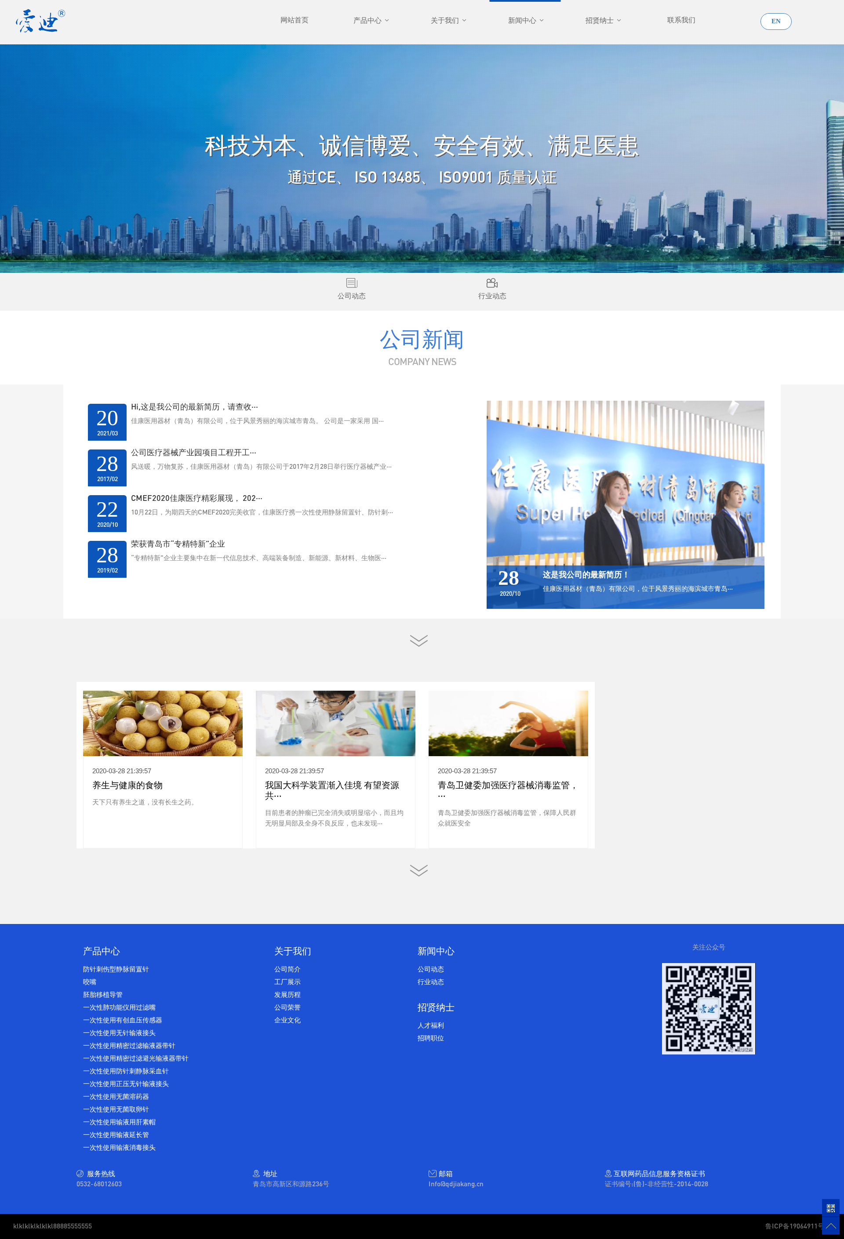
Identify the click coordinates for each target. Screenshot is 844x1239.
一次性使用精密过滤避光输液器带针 (136, 1058)
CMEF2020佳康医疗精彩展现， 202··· (196, 498)
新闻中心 (523, 20)
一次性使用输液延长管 (116, 1134)
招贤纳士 (600, 20)
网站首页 (294, 20)
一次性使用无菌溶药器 (116, 1096)
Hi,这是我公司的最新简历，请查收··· (194, 406)
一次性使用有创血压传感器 (122, 1020)
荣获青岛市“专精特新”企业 (178, 543)
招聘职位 (431, 1038)
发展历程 (287, 994)
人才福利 (431, 1025)
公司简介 (287, 969)
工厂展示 (287, 981)
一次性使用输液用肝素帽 (119, 1122)
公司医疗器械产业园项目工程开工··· (193, 452)
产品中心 (368, 20)
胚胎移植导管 (103, 994)
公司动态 (431, 969)
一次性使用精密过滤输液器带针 (129, 1045)
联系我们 (681, 20)
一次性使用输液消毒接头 (119, 1147)
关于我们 (446, 20)
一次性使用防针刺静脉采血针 (126, 1071)
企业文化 (287, 1020)
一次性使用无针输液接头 (119, 1032)
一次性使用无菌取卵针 (116, 1109)
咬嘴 (89, 981)
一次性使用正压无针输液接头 (126, 1083)
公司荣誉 (287, 1007)
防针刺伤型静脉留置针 (116, 969)
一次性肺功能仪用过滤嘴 (119, 1007)
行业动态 (431, 981)
